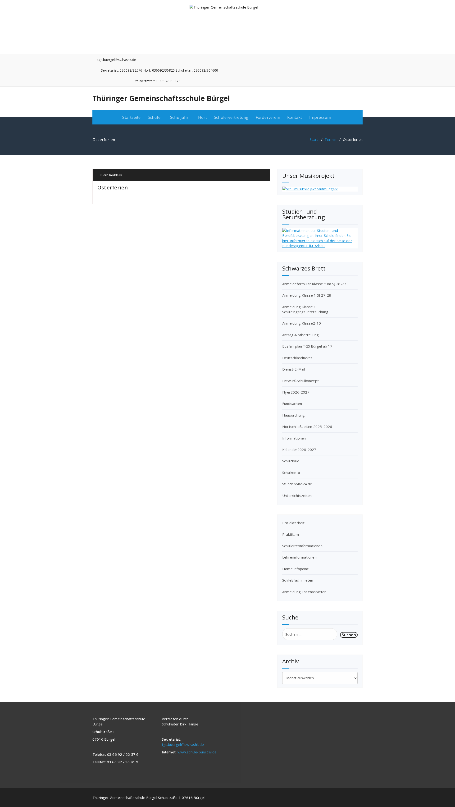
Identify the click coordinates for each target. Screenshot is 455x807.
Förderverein (268, 117)
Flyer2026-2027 (295, 392)
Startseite (131, 117)
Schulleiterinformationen (302, 545)
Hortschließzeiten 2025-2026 (307, 426)
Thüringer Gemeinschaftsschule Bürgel (161, 98)
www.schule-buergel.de (197, 752)
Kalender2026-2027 (299, 449)
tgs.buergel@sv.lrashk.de (183, 744)
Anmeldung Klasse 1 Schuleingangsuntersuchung (305, 309)
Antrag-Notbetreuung (300, 334)
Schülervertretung (231, 117)
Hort (202, 117)
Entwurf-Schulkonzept (300, 380)
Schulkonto (291, 472)
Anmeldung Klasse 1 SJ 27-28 (306, 295)
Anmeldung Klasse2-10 (301, 323)
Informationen (294, 438)
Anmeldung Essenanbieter (304, 591)
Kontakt (294, 117)
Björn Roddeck (111, 175)
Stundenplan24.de (297, 483)
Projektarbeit (293, 522)
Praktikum (290, 534)
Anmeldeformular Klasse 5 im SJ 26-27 (314, 283)
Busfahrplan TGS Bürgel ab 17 (307, 346)
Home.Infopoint (295, 568)
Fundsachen (292, 403)
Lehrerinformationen (299, 557)
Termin (330, 139)
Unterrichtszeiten (297, 495)
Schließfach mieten (297, 580)
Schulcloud (290, 461)
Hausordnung (293, 415)
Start (314, 139)
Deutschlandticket (297, 357)
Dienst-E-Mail (293, 369)
